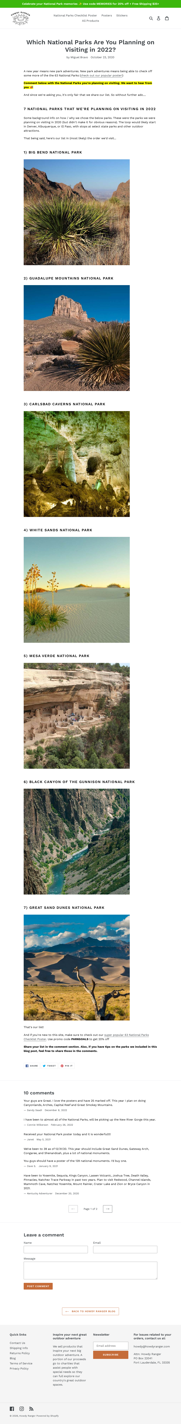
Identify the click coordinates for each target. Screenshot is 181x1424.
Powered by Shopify (47, 1415)
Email (97, 1242)
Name (28, 1242)
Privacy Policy (19, 1368)
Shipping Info (19, 1348)
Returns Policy (20, 1353)
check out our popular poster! (101, 75)
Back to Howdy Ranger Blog (93, 1311)
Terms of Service (21, 1363)
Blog (13, 1358)
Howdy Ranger (27, 1415)
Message (29, 1258)
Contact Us (17, 1343)
